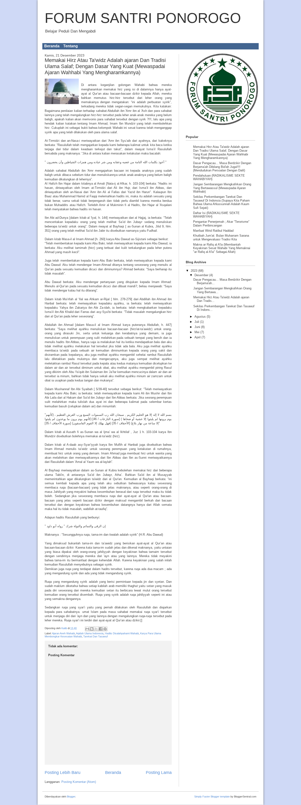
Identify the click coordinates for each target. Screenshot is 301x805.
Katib (64, 628)
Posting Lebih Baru (62, 772)
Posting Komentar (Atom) (78, 782)
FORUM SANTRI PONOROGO (143, 18)
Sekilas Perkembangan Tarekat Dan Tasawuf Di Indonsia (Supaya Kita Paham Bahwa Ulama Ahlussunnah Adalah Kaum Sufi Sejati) (221, 202)
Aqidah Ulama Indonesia (89, 633)
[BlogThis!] (91, 629)
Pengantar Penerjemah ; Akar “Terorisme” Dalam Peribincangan (221, 223)
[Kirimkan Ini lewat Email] (87, 629)
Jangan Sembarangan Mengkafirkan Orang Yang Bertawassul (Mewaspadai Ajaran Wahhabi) (222, 187)
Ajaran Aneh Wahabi (63, 633)
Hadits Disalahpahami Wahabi (122, 633)
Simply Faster (202, 796)
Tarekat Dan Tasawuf (95, 636)
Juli (197, 322)
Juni (197, 327)
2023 (194, 270)
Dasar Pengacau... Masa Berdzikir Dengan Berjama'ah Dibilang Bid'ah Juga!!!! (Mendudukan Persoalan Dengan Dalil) (222, 166)
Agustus (200, 316)
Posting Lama (159, 772)
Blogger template (220, 796)
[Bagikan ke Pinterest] (105, 629)
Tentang (70, 46)
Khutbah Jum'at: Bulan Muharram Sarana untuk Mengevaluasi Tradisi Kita (221, 237)
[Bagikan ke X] (96, 629)
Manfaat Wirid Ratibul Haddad (213, 230)
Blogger (71, 796)
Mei (197, 332)
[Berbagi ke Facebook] (100, 629)
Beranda (51, 46)
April (198, 337)
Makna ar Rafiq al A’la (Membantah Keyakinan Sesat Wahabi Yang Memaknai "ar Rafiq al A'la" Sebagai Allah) (221, 248)
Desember (201, 275)
